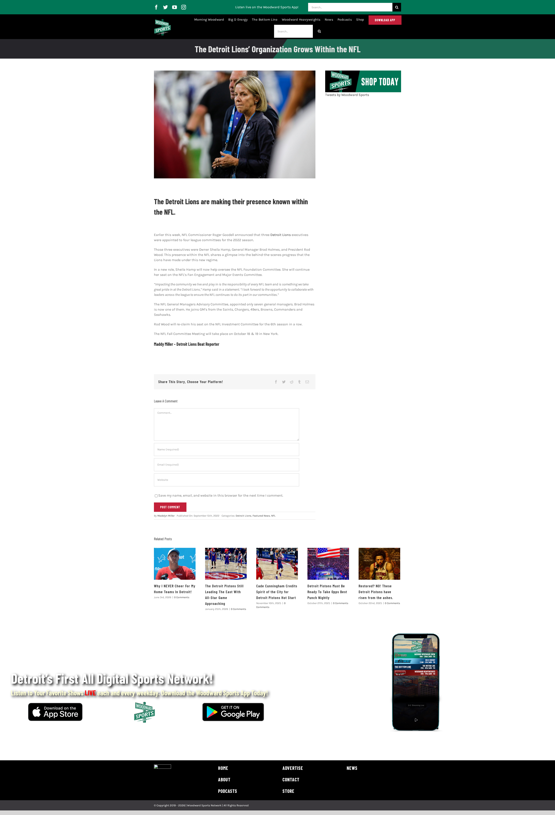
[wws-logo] (162, 21)
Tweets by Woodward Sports (347, 95)
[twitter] (165, 7)
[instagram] (183, 7)
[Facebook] (276, 382)
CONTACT (290, 779)
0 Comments (181, 597)
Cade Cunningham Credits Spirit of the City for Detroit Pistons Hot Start (276, 591)
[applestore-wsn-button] (55, 704)
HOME (223, 768)
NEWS (352, 768)
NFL (273, 515)
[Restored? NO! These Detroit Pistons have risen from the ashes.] (379, 564)
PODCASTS (227, 791)
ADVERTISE (292, 768)
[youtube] (174, 7)
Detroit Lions (280, 235)
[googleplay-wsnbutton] (233, 704)
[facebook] (156, 7)
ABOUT (224, 779)
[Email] (307, 382)
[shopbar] (363, 72)
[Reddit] (291, 382)
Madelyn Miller (166, 515)
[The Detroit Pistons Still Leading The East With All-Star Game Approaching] (226, 564)
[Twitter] (284, 382)
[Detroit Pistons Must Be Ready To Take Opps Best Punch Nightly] (328, 564)
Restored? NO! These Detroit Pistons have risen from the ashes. (376, 591)
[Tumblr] (299, 382)
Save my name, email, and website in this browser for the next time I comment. (220, 495)
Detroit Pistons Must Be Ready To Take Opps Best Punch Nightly (327, 591)
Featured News (261, 515)
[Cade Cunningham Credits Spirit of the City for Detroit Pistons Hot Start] (277, 564)
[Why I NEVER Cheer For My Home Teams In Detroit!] (175, 564)
